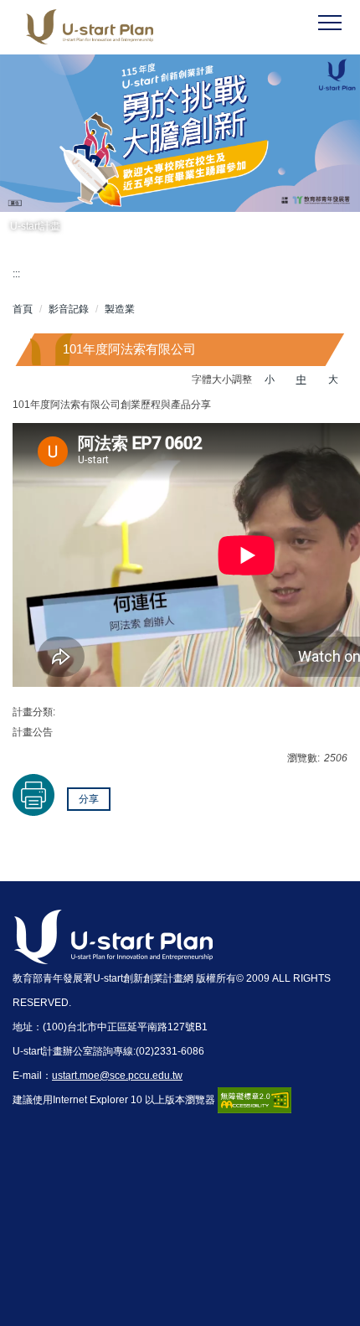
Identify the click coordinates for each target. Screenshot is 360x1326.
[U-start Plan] (121, 27)
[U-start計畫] (180, 133)
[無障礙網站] (254, 1100)
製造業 (120, 309)
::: (16, 274)
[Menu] (329, 23)
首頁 (23, 309)
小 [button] (270, 379)
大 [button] (333, 379)
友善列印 (33, 795)
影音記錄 (69, 309)
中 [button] (301, 379)
